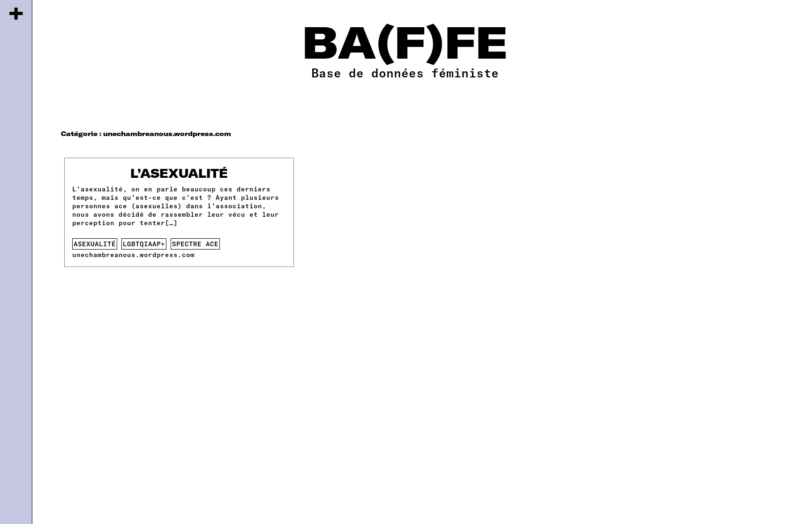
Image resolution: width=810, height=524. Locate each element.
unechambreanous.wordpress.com (133, 254)
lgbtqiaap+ (144, 244)
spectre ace (195, 244)
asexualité (95, 244)
